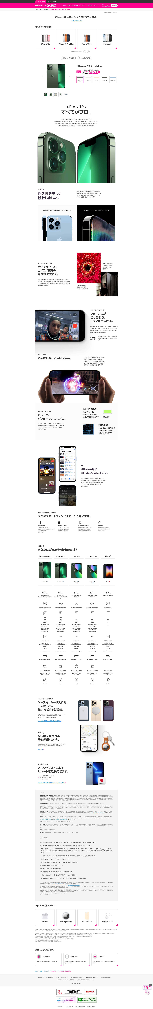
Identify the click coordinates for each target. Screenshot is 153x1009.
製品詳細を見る (77, 20)
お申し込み (114, 5)
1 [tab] (73, 51)
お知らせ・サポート (93, 5)
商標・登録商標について (106, 977)
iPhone (46, 9)
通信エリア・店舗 (72, 5)
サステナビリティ (90, 1006)
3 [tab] (80, 51)
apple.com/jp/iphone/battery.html (62, 819)
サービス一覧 (68, 1006)
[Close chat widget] (150, 985)
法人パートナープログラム (61, 977)
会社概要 (40, 977)
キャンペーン (82, 5)
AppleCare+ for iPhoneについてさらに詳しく (51, 782)
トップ (36, 9)
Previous (85, 51)
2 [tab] (76, 51)
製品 (41, 9)
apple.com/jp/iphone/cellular (98, 812)
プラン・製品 (62, 5)
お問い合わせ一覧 (79, 1006)
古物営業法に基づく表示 (62, 979)
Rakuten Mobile (41, 5)
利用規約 (72, 979)
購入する (40, 749)
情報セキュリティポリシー (91, 977)
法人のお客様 (49, 977)
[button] (147, 991)
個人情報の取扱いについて (76, 977)
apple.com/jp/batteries (45, 819)
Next (88, 51)
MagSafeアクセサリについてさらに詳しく (49, 721)
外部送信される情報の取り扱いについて (84, 979)
